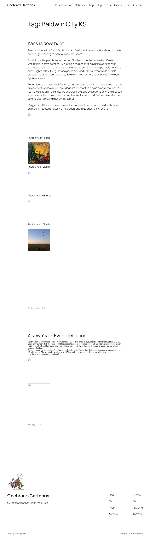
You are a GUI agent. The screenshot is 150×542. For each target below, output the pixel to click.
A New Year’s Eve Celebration (57, 335)
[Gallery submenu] (84, 5)
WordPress (138, 533)
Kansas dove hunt (46, 43)
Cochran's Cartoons (21, 5)
